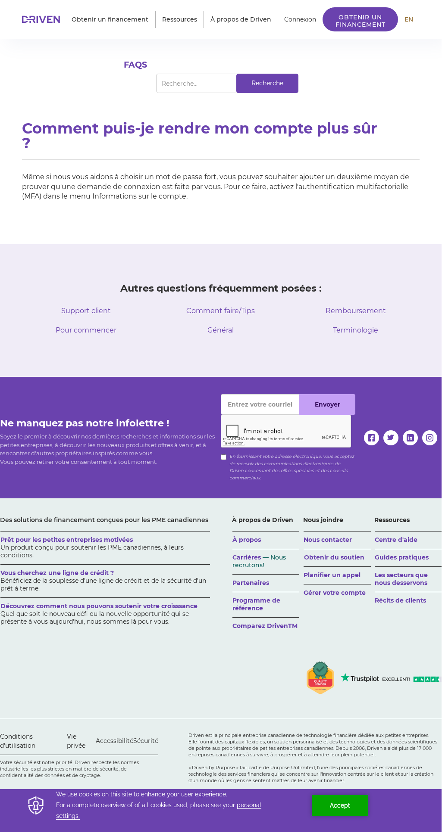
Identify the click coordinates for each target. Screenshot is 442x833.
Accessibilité (114, 741)
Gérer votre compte (335, 593)
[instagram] (429, 437)
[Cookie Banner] (221, 810)
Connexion (300, 19)
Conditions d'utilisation (17, 741)
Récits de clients (400, 600)
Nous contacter (328, 540)
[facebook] (371, 437)
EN (408, 19)
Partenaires (250, 583)
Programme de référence (256, 604)
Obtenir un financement (360, 20)
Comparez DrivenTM (265, 626)
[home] (43, 19)
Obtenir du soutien (334, 557)
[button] (110, 19)
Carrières (259, 561)
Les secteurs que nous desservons (401, 579)
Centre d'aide (396, 540)
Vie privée (76, 741)
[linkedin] (410, 437)
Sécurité (145, 741)
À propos (246, 540)
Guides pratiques (402, 557)
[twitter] (390, 437)
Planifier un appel (332, 575)
